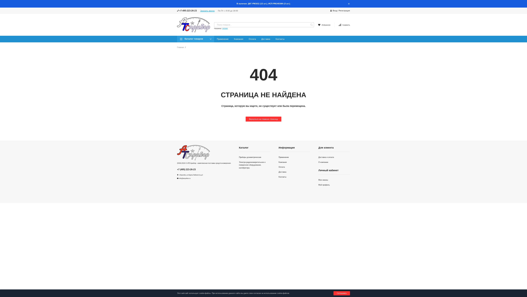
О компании (323, 162)
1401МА (225, 28)
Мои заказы (323, 180)
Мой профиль (324, 185)
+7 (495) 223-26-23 (186, 169)
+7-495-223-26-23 (188, 10)
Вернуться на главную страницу (263, 119)
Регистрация (344, 10)
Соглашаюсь (342, 293)
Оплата (252, 39)
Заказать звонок (207, 11)
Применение (223, 39)
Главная (180, 47)
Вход (335, 10)
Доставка (265, 39)
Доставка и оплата (326, 157)
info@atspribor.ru (184, 178)
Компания (238, 39)
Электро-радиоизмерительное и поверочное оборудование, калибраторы (252, 165)
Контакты (280, 39)
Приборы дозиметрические (250, 157)
